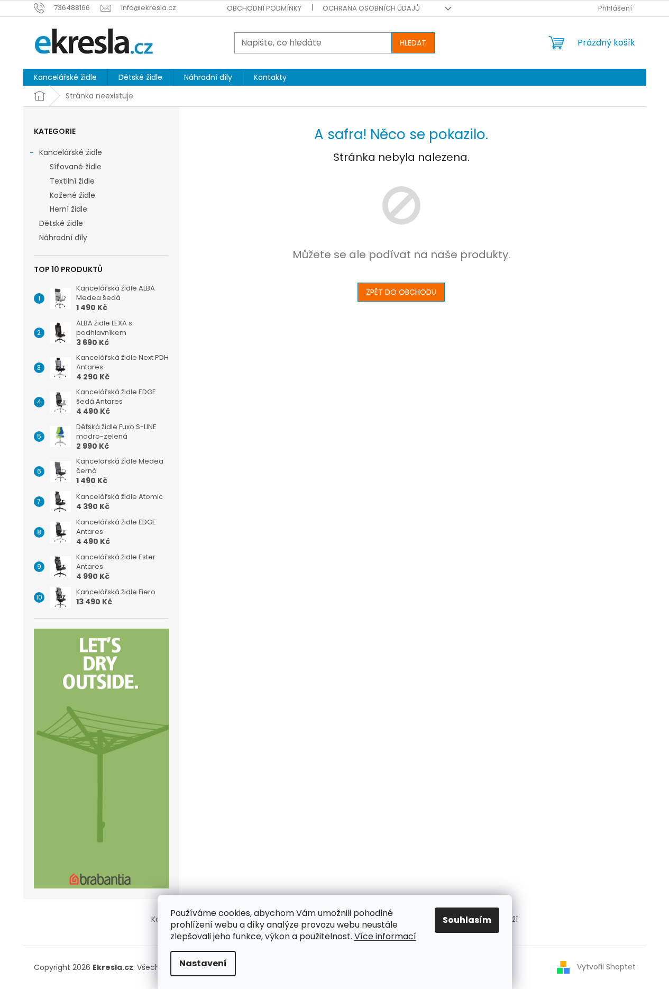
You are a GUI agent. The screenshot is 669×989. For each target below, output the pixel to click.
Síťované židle (76, 166)
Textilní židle (72, 181)
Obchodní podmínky (264, 8)
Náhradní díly (63, 237)
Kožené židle (72, 195)
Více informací (385, 936)
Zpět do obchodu (401, 292)
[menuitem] (65, 77)
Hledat (413, 43)
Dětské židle (61, 223)
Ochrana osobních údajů (371, 8)
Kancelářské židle (70, 152)
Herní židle (68, 209)
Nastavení (203, 963)
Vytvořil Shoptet (606, 966)
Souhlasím (467, 920)
